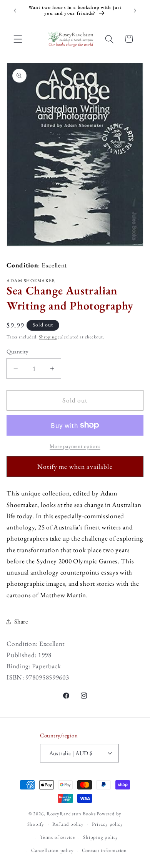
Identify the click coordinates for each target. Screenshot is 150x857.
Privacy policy (107, 824)
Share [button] (21, 621)
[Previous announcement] (15, 10)
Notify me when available (75, 466)
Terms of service (57, 837)
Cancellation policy (52, 850)
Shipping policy (100, 837)
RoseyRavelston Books (71, 813)
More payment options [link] (75, 446)
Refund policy (67, 824)
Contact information (104, 850)
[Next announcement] (135, 10)
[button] (18, 39)
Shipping (48, 337)
